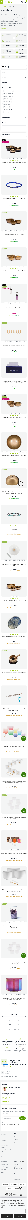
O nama (16, 1139)
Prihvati (20, 1216)
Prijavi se (22, 1118)
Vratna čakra (8, 109)
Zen (15, 1176)
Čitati (3, 28)
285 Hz (10, 994)
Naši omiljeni (17, 1179)
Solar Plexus (8, 98)
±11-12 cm (12, 230)
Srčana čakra (8, 101)
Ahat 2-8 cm (17, 922)
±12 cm (16, 230)
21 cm (19, 413)
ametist (6, 303)
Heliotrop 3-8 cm (9, 922)
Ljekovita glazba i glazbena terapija (18, 1167)
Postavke (13, 1211)
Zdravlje (3, 1172)
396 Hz (15, 994)
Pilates (15, 1173)
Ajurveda (16, 1164)
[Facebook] (3, 1098)
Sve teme (22, 1161)
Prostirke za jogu (5, 1167)
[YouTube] (9, 1098)
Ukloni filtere (14, 128)
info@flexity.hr (9, 1093)
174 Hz (6, 994)
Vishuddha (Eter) (17, 341)
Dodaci (2, 1175)
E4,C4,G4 (12, 849)
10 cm (8, 158)
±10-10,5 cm (5, 230)
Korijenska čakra (9, 91)
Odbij (7, 1216)
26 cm (16, 451)
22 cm (25, 451)
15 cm (16, 158)
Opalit (17, 303)
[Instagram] (6, 1098)
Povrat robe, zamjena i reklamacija (6, 1139)
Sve (11, 1067)
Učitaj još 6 (14, 1014)
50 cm (12, 451)
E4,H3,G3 (18, 849)
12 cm (12, 158)
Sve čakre (7, 104)
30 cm (10, 560)
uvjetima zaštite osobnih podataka (10, 1124)
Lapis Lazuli (11, 303)
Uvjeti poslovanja (5, 1143)
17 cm (21, 267)
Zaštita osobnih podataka (4, 1146)
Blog (15, 1142)
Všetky (6, 112)
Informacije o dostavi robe (6, 1150)
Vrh (15, 1030)
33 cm (21, 451)
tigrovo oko (22, 303)
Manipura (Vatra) (8, 341)
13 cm (13, 267)
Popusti (2, 1177)
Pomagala (3, 1169)
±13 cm (21, 230)
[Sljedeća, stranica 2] (14, 1020)
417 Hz (19, 994)
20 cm (21, 158)
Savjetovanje (4, 1154)
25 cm (6, 560)
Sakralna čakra (8, 96)
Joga (15, 1171)
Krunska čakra (8, 93)
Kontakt (16, 1136)
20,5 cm (23, 560)
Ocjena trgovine (4, 1156)
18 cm (15, 413)
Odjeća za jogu (4, 1164)
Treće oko (7, 106)
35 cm (14, 560)
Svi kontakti (5, 1101)
